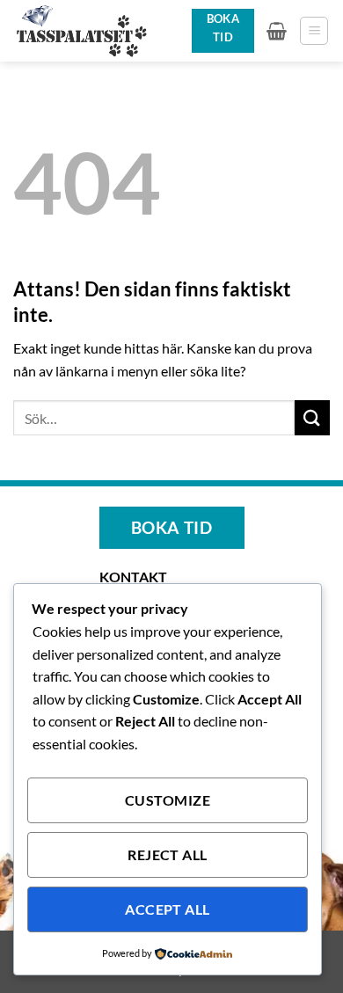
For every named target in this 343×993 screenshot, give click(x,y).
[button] (276, 30)
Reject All (168, 855)
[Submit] (312, 417)
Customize (167, 800)
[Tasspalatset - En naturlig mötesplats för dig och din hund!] (96, 31)
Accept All (167, 909)
